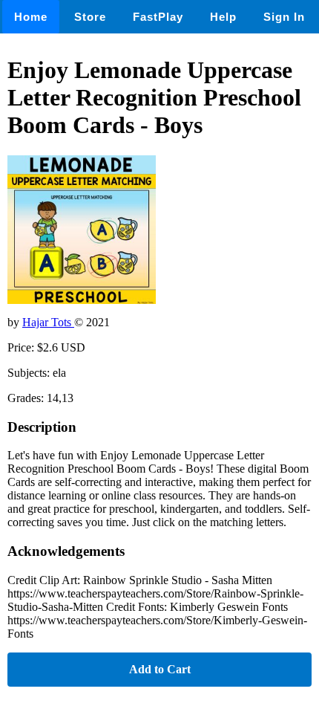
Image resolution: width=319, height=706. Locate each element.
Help (223, 16)
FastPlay (158, 16)
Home (30, 16)
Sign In (284, 16)
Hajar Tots (48, 322)
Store (90, 16)
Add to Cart (160, 669)
